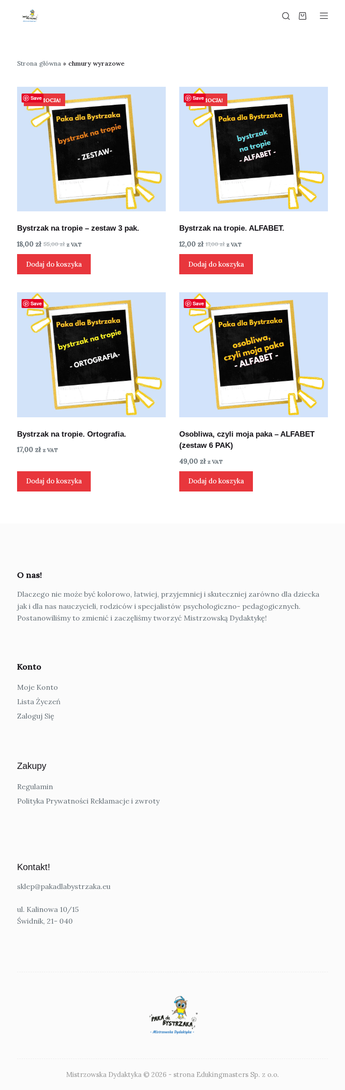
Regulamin (35, 786)
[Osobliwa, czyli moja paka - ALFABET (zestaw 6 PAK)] (253, 354)
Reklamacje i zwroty (124, 800)
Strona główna (39, 63)
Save (36, 97)
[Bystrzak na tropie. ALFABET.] (253, 149)
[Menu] (324, 16)
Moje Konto (37, 687)
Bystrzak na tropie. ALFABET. (231, 228)
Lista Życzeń (39, 701)
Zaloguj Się (35, 715)
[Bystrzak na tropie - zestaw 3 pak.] (91, 149)
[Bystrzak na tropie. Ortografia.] (91, 354)
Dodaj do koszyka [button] (54, 264)
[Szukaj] (286, 16)
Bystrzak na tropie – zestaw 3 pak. (78, 228)
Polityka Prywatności (52, 800)
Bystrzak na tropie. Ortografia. (71, 434)
